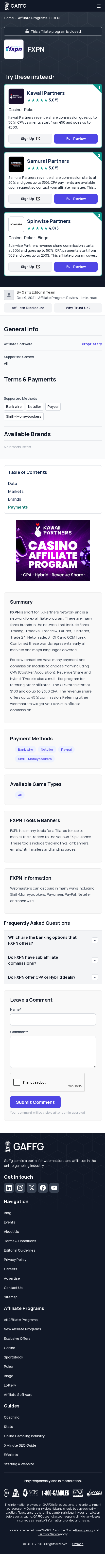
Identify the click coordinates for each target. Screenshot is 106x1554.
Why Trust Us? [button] (78, 307)
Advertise (12, 1278)
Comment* (19, 1031)
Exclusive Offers (17, 1338)
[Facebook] (43, 1188)
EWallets (11, 1454)
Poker (9, 1366)
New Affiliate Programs (22, 1329)
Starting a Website (19, 1464)
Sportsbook (13, 1357)
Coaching (11, 1417)
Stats (8, 1426)
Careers (10, 1269)
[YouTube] (54, 1188)
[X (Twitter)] (31, 1188)
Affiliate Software (18, 1394)
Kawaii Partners (46, 93)
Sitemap (11, 1297)
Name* (15, 1009)
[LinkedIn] (9, 1188)
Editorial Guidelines (19, 1250)
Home (9, 18)
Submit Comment (35, 1102)
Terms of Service (49, 1534)
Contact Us (13, 1287)
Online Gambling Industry (24, 1436)
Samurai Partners (48, 161)
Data (12, 483)
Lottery (10, 1385)
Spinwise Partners (49, 221)
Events (9, 1222)
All (20, 795)
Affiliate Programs (32, 18)
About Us (11, 1231)
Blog (7, 1212)
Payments (18, 507)
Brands (14, 499)
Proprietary (92, 344)
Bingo (8, 1375)
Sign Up (27, 138)
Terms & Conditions (20, 1241)
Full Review (76, 138)
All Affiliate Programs (21, 1319)
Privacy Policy (15, 1259)
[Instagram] (20, 1188)
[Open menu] (98, 5)
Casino (9, 1347)
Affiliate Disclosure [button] (28, 307)
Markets (16, 491)
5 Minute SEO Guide (20, 1445)
